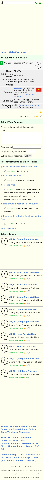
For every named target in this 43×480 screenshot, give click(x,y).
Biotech (10, 460)
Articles (30, 446)
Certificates (18, 458)
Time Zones (19, 440)
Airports (14, 426)
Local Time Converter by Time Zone (20, 167)
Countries (31, 426)
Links (35, 458)
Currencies (6, 429)
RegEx (28, 458)
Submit (28, 156)
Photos (20, 446)
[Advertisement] (21, 27)
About (15, 438)
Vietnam (18, 88)
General (17, 429)
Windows (30, 455)
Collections (25, 438)
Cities (22, 426)
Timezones (24, 432)
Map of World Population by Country (20, 204)
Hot (9, 438)
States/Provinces (17, 52)
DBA (22, 455)
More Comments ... (10, 228)
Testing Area (9, 185)
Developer (13, 455)
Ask (3, 449)
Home (3, 52)
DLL (3, 458)
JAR (38, 455)
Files (8, 458)
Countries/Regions (10, 443)
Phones (19, 460)
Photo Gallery (29, 429)
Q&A (3, 460)
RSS (37, 446)
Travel (27, 460)
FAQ (34, 460)
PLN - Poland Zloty (12, 176)
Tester (4, 455)
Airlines (4, 426)
